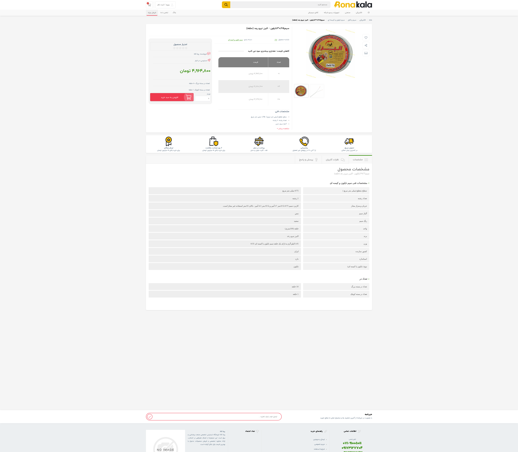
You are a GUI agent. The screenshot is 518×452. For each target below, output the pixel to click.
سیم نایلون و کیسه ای (235, 40)
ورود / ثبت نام (164, 5)
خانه (370, 20)
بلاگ (174, 12)
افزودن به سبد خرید (169, 97)
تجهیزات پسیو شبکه (331, 12)
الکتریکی (359, 12)
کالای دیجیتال (313, 12)
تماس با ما (164, 12)
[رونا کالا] (353, 4)
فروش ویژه (152, 12)
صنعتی (347, 12)
